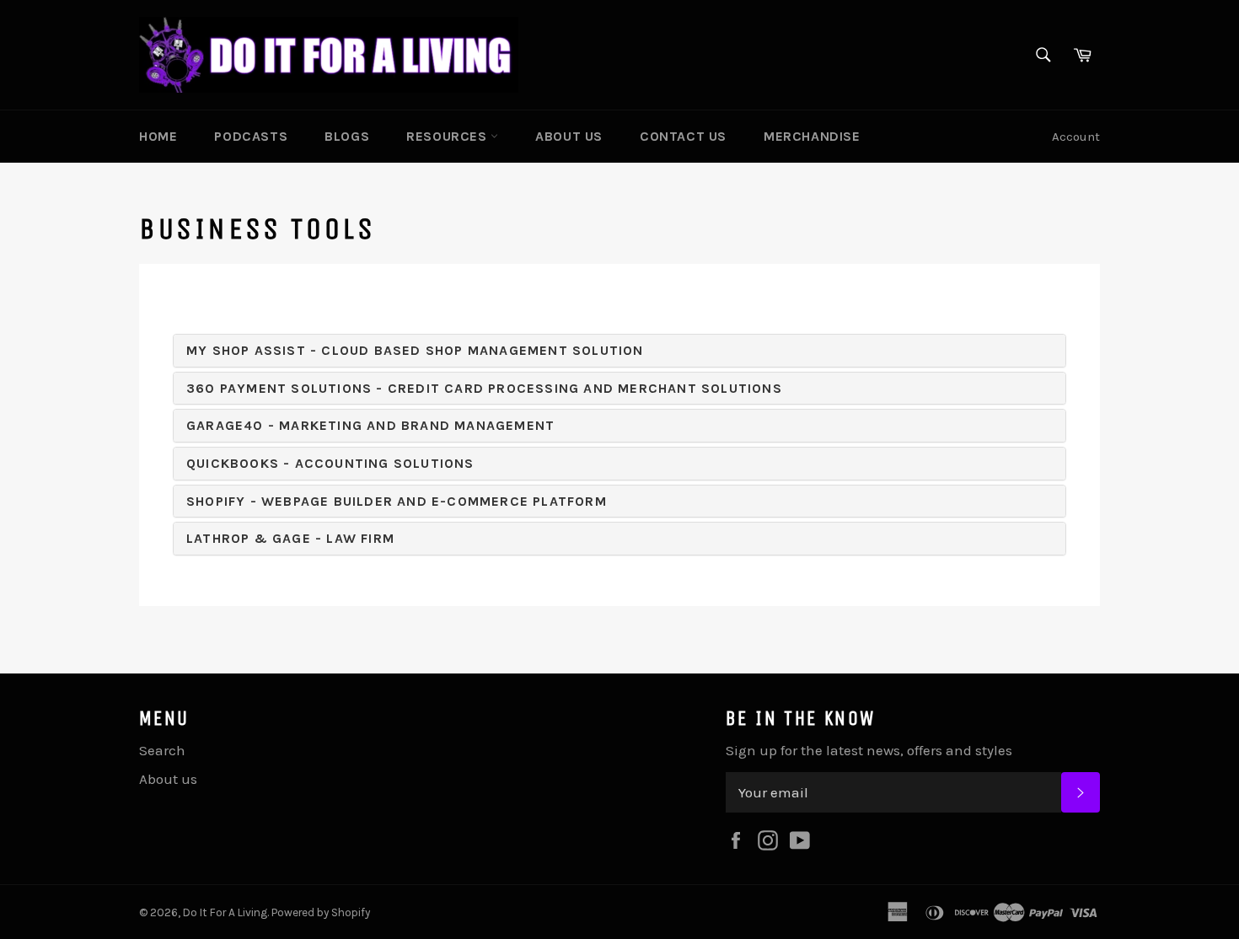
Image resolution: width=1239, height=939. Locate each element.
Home (158, 136)
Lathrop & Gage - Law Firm (290, 538)
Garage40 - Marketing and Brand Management (370, 425)
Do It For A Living (225, 912)
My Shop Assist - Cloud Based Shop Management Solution (415, 350)
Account (1076, 136)
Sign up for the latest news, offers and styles (869, 750)
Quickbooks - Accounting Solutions (330, 463)
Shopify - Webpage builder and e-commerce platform (396, 501)
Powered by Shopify (320, 912)
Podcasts (250, 136)
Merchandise (812, 136)
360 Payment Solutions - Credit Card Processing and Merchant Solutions (484, 388)
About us (168, 778)
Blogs (346, 136)
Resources (448, 136)
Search (162, 750)
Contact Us (683, 136)
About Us (569, 136)
